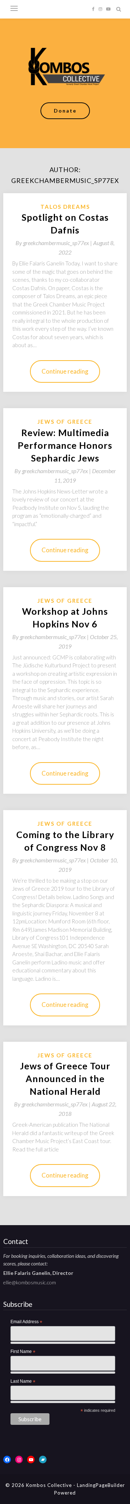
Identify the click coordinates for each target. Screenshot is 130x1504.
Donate (65, 110)
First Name (22, 1352)
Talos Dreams (65, 206)
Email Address (26, 1322)
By (54, 242)
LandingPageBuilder (101, 1485)
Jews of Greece (65, 421)
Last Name (22, 1382)
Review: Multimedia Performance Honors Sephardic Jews (65, 445)
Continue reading (65, 371)
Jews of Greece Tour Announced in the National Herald (65, 1078)
